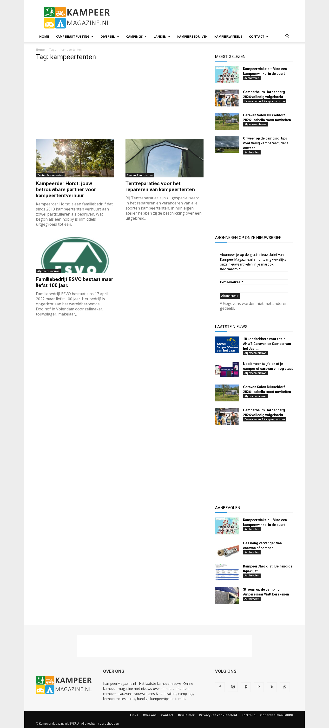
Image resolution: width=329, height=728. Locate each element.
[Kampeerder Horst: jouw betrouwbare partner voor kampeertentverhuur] (75, 158)
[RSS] (259, 687)
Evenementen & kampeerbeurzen (264, 101)
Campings (134, 36)
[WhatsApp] (285, 687)
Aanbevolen (251, 78)
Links (134, 715)
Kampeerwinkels (228, 36)
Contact (256, 36)
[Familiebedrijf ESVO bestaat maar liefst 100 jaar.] (75, 254)
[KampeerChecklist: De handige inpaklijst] (227, 572)
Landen (160, 36)
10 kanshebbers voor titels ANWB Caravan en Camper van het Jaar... (267, 343)
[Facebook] (220, 687)
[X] (272, 687)
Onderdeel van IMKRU (276, 715)
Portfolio (249, 715)
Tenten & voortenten (50, 175)
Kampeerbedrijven (192, 36)
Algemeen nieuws (48, 271)
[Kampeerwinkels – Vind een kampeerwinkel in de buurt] (227, 74)
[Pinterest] (246, 687)
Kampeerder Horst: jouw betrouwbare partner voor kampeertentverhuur (66, 189)
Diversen (107, 36)
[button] (287, 37)
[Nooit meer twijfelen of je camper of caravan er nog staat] (227, 369)
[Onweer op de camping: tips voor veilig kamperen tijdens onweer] (227, 144)
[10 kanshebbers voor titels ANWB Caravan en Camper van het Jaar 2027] (227, 344)
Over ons (150, 715)
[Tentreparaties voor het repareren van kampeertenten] (164, 158)
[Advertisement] (205, 17)
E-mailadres (231, 282)
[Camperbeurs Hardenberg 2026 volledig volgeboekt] (227, 98)
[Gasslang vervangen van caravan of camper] (227, 549)
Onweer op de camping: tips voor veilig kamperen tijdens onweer (266, 143)
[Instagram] (233, 687)
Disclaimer (186, 715)
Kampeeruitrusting (73, 36)
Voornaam (230, 269)
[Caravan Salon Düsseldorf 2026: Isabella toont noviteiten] (227, 121)
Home (44, 36)
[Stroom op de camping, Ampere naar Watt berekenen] (227, 595)
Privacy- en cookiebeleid (218, 715)
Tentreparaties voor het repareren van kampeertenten (160, 186)
